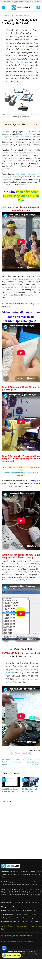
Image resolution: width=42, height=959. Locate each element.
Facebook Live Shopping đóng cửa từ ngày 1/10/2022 (31, 762)
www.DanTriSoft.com (15, 914)
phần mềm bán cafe (19, 62)
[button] (21, 124)
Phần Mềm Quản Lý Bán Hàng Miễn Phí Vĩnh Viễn (21, 196)
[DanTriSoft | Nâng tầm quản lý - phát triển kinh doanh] (21, 7)
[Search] (38, 7)
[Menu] (3, 7)
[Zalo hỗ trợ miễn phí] (4, 948)
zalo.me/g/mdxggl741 (28, 918)
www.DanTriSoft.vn (30, 914)
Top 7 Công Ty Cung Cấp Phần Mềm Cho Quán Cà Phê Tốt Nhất (11, 762)
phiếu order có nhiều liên (25, 134)
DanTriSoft (21, 956)
